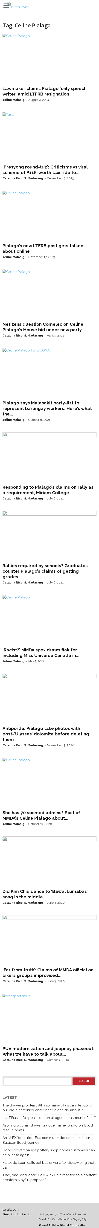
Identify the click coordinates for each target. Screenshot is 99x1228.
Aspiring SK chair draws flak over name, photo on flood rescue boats (48, 1127)
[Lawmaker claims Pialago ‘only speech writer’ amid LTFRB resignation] (49, 59)
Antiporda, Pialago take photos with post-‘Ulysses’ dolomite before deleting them (46, 734)
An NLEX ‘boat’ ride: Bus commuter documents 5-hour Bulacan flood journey (46, 1140)
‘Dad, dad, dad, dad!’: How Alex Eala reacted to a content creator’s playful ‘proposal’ (49, 1177)
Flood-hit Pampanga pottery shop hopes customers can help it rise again (49, 1152)
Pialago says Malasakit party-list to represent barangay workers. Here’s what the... (47, 408)
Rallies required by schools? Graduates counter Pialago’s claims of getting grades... (45, 571)
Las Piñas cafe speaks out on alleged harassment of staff (49, 1118)
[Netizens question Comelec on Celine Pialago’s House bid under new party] (49, 295)
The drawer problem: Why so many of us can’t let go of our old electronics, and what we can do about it (47, 1107)
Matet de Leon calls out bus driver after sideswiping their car (49, 1165)
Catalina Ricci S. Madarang (23, 178)
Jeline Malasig (13, 100)
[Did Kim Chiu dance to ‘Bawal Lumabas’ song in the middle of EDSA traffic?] (49, 861)
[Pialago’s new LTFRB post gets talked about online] (49, 216)
